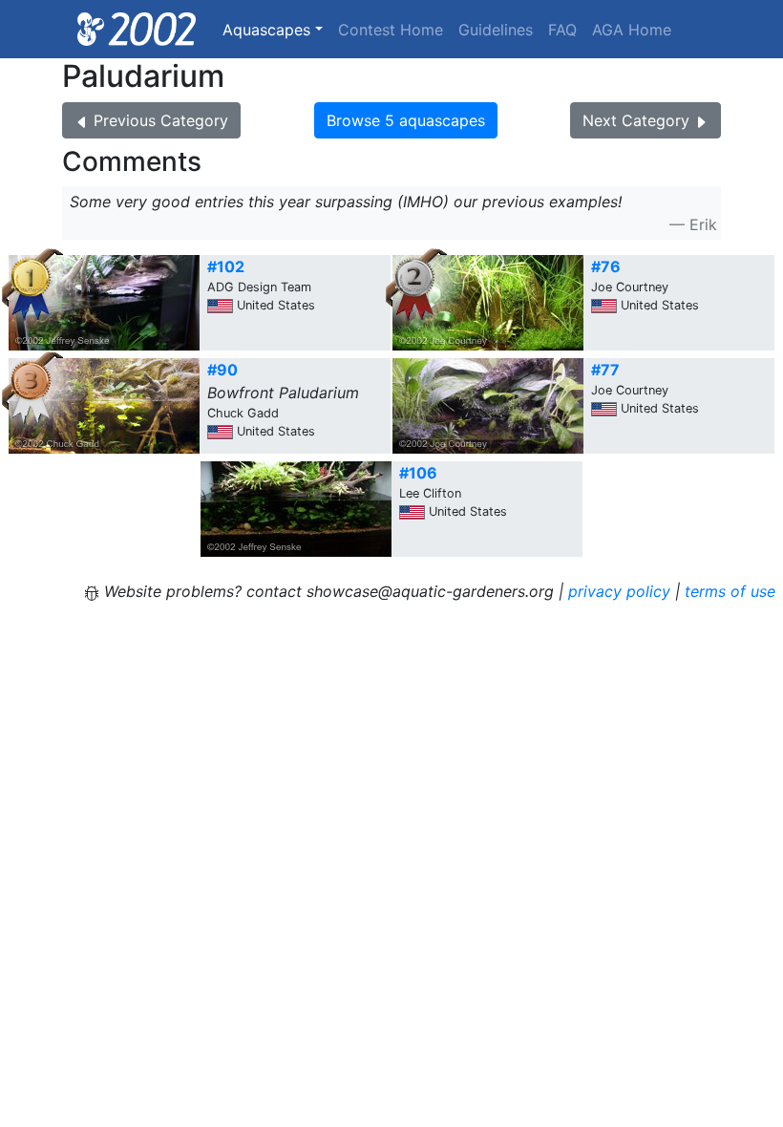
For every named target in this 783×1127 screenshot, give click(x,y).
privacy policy (619, 591)
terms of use (730, 591)
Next (635, 120)
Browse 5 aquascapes (406, 120)
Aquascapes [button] (266, 29)
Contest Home (390, 29)
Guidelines (495, 29)
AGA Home (631, 29)
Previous (161, 120)
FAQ (562, 29)
